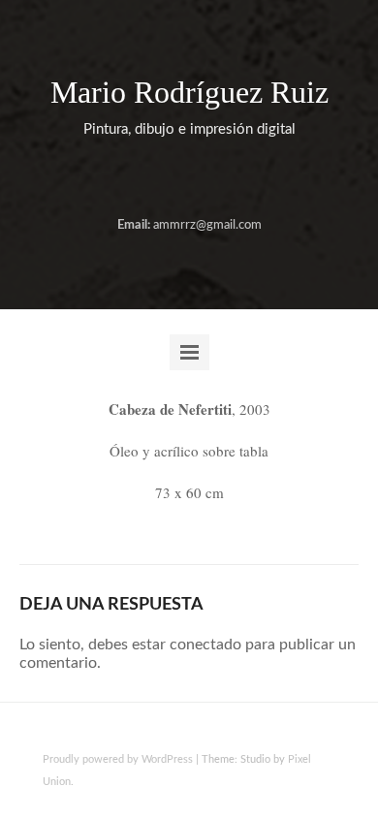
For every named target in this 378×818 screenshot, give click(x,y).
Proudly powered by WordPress (118, 759)
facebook (171, 179)
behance (140, 179)
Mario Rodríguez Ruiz (189, 92)
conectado (205, 644)
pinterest (233, 179)
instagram (202, 179)
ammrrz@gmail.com (207, 225)
